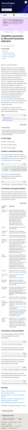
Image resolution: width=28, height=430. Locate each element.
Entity (12, 284)
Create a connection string (8, 53)
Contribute (3, 424)
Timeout (20, 270)
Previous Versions (13, 422)
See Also (4, 58)
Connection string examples (8, 56)
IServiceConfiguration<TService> (16, 307)
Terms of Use (18, 426)
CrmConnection (5, 99)
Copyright (23, 405)
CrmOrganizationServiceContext (9, 100)
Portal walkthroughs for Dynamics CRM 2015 (12, 402)
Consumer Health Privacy (7, 426)
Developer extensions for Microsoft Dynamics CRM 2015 (10, 32)
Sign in (25, 15)
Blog (19, 422)
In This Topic (5, 51)
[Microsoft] (14, 15)
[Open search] (21, 15)
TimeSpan (16, 318)
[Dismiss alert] (26, 2)
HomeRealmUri (21, 274)
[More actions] (26, 32)
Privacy (9, 424)
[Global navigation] (1, 15)
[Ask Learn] (19, 32)
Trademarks (3, 428)
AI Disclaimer (4, 422)
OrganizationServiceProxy (18, 272)
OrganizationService (15, 158)
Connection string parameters (9, 54)
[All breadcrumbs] (2, 32)
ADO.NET (3, 81)
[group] (14, 119)
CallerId (19, 297)
